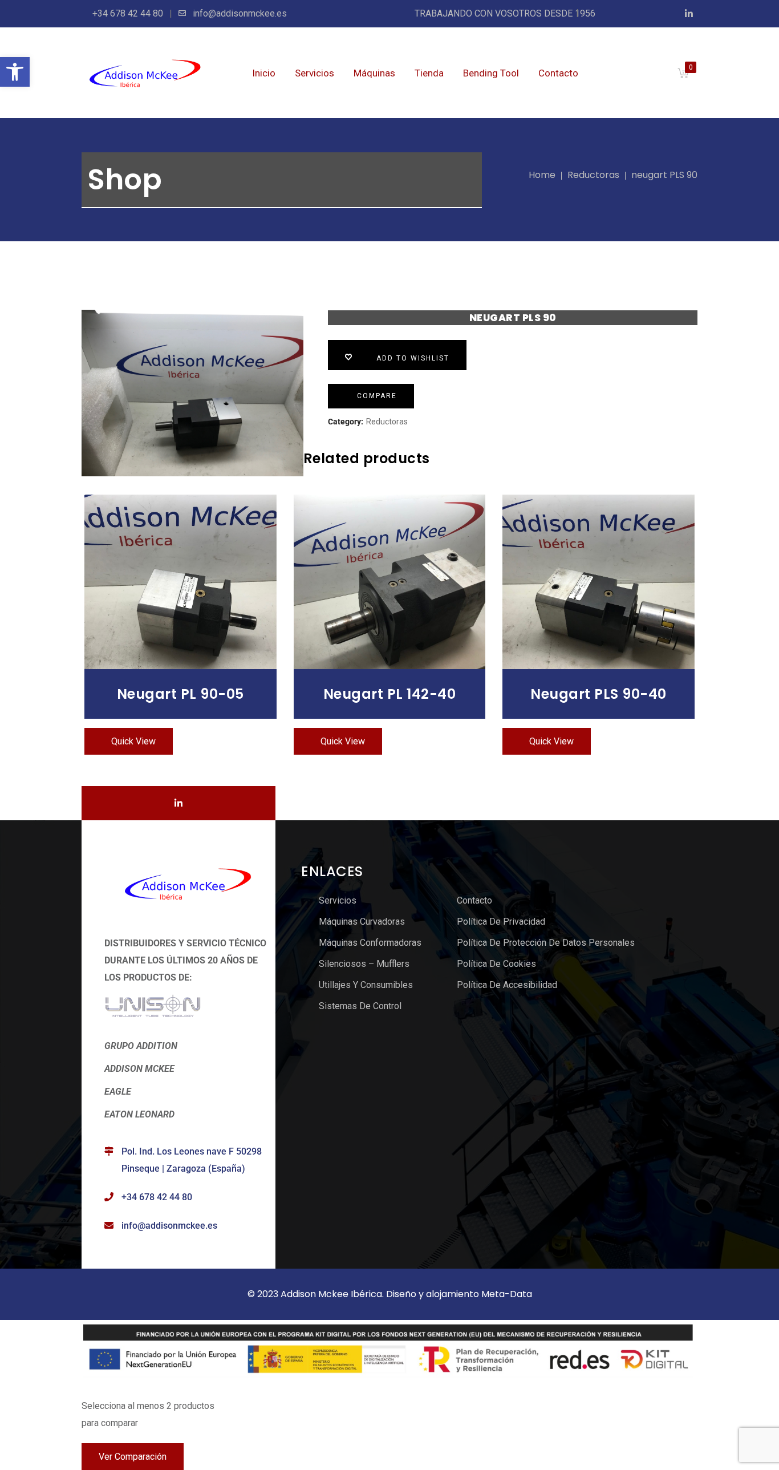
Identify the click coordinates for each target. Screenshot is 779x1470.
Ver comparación (133, 1456)
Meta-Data (506, 1294)
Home (542, 174)
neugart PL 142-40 (389, 694)
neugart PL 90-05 (180, 694)
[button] (15, 72)
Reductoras (593, 174)
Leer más (180, 581)
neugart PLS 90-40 (598, 694)
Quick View (133, 741)
